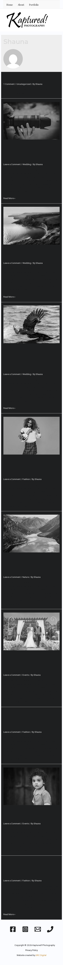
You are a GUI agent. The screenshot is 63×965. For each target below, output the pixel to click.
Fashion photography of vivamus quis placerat (29, 720)
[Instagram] (25, 929)
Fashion (26, 479)
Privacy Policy (31, 950)
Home (9, 4)
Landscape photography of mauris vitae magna (27, 565)
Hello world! (18, 78)
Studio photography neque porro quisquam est (27, 868)
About (21, 4)
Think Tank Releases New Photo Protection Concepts (31, 152)
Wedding (26, 164)
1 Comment (9, 84)
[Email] (38, 929)
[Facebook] (13, 929)
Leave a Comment (12, 164)
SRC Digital (41, 955)
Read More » (9, 198)
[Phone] (50, 929)
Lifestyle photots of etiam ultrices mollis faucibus (28, 467)
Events (25, 675)
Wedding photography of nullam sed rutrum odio (31, 663)
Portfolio (34, 4)
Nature (25, 577)
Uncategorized (23, 84)
